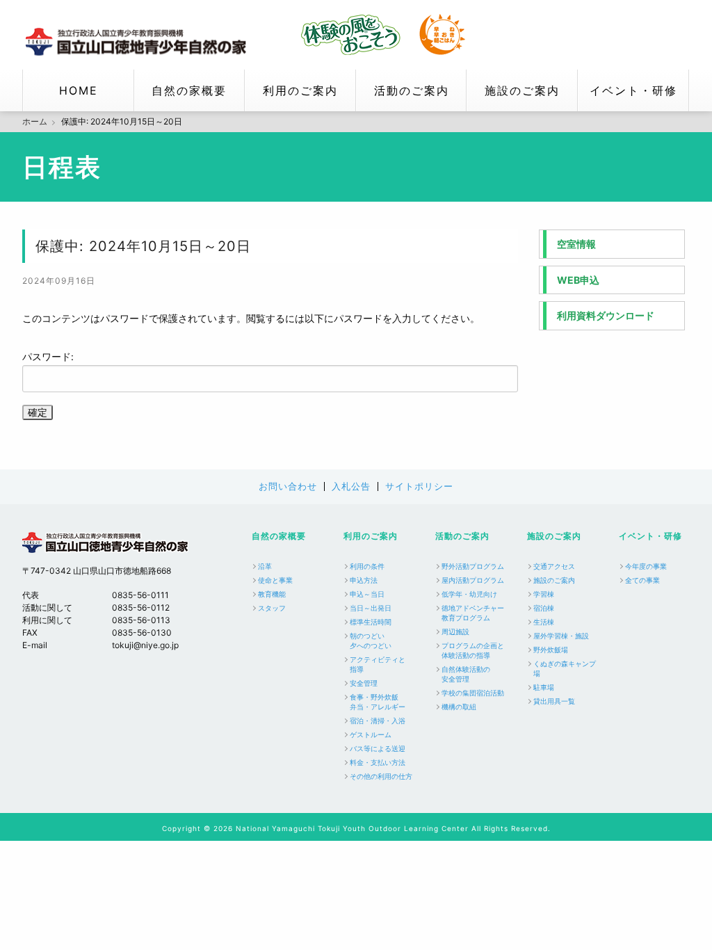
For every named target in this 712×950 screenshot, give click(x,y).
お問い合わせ (288, 486)
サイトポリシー (419, 486)
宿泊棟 (543, 608)
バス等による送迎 (377, 748)
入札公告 (351, 486)
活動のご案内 (411, 90)
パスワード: (48, 356)
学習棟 (543, 594)
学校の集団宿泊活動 (473, 693)
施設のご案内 (522, 90)
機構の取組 (459, 706)
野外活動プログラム (473, 566)
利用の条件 (367, 566)
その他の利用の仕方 (381, 776)
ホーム (34, 122)
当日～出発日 (370, 608)
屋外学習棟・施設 (561, 635)
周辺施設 (455, 631)
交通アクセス (554, 566)
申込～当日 (367, 594)
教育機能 (272, 594)
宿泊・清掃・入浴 (377, 720)
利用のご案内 (300, 90)
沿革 (265, 566)
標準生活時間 (370, 622)
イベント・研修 (633, 90)
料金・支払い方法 (377, 762)
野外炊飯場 (550, 649)
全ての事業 (642, 580)
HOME (78, 90)
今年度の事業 (646, 566)
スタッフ (272, 608)
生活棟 (543, 622)
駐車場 (543, 687)
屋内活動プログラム (473, 580)
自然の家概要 (189, 90)
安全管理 (364, 683)
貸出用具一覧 (554, 701)
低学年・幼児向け (469, 594)
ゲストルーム (370, 734)
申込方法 (364, 580)
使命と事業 (275, 580)
